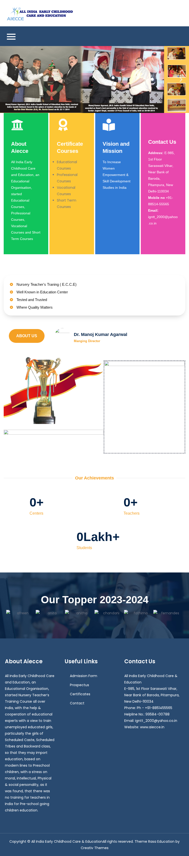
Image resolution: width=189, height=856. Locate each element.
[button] (8, 79)
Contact (77, 703)
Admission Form (83, 675)
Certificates (80, 694)
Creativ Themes (95, 847)
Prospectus (79, 684)
